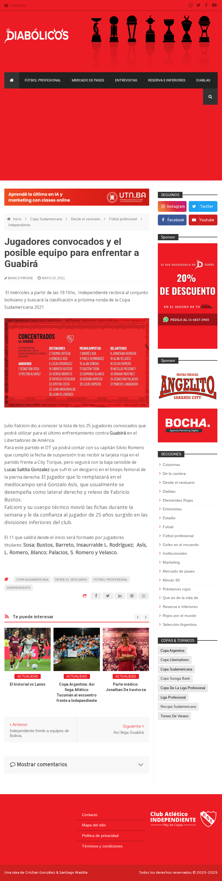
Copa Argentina (172, 651)
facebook (175, 220)
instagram (176, 207)
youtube (206, 220)
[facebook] (206, 5)
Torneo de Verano (174, 716)
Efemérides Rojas (178, 500)
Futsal (168, 527)
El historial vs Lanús (27, 684)
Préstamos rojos (177, 589)
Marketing (171, 562)
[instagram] (190, 5)
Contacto (17, 5)
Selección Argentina (180, 624)
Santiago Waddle (73, 873)
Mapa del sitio (94, 825)
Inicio (17, 219)
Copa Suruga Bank (175, 678)
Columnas (171, 464)
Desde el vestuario (86, 219)
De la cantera (174, 473)
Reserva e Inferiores (166, 80)
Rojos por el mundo (179, 615)
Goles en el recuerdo (181, 545)
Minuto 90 (171, 580)
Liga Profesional (173, 697)
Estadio (169, 518)
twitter (206, 207)
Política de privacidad (100, 835)
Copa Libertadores (175, 660)
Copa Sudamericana (46, 219)
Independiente (19, 225)
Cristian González (40, 873)
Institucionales (175, 553)
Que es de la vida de (180, 598)
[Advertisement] (111, 142)
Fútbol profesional (43, 80)
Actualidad (27, 676)
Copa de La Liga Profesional (183, 688)
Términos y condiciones (102, 846)
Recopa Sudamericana (178, 707)
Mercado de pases (88, 80)
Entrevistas (126, 80)
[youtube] (214, 5)
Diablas (203, 80)
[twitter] (198, 5)
